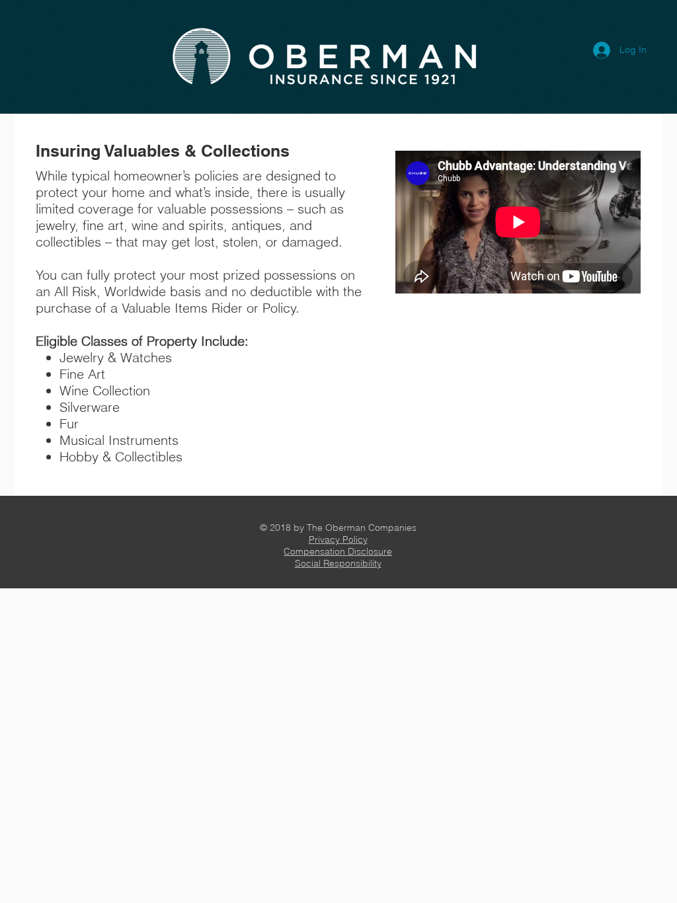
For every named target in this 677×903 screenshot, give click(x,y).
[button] (338, 539)
